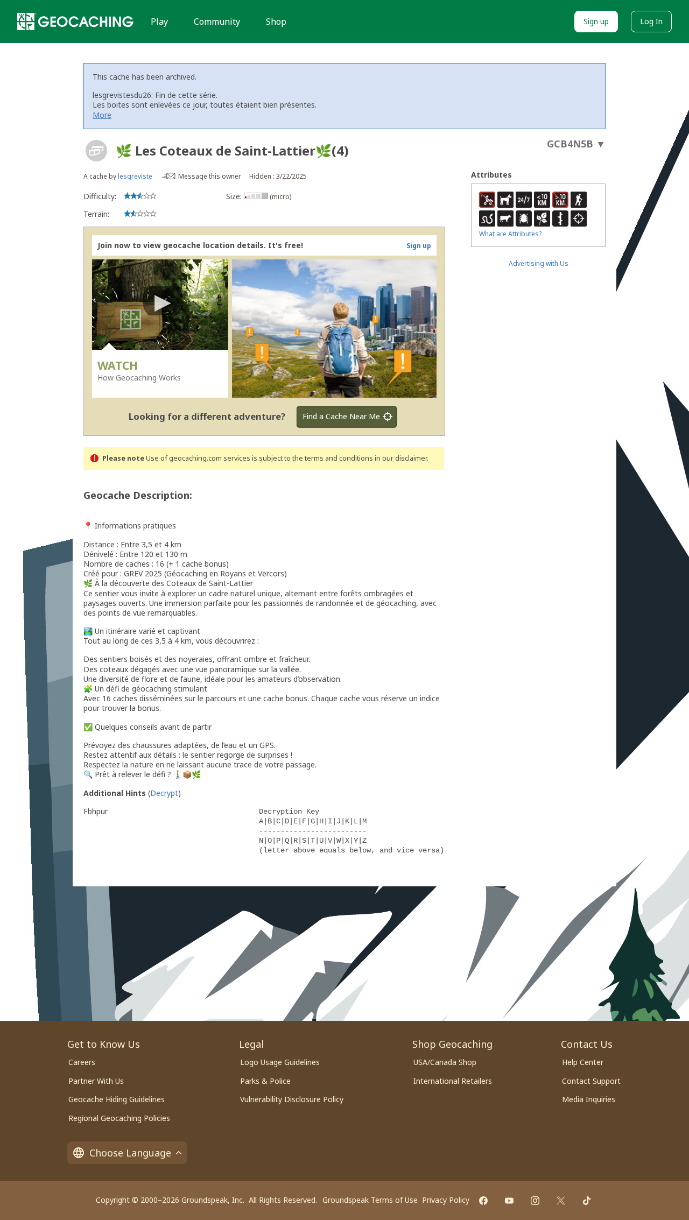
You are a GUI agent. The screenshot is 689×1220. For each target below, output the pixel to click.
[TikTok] (586, 1200)
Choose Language (130, 1152)
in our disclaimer (401, 458)
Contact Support (591, 1081)
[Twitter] (560, 1200)
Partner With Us (96, 1081)
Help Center (582, 1062)
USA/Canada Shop (444, 1062)
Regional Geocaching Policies (119, 1118)
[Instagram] (535, 1200)
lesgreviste (135, 176)
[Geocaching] (75, 21)
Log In (651, 21)
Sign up (596, 21)
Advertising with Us (538, 263)
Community (217, 21)
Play (159, 21)
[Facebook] (483, 1200)
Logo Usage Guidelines (280, 1062)
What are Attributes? (510, 233)
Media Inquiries (588, 1099)
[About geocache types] (96, 151)
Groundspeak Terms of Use (370, 1200)
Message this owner (209, 176)
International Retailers (452, 1081)
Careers (81, 1062)
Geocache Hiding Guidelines (116, 1099)
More (102, 115)
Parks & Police (265, 1081)
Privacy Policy (445, 1200)
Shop (276, 21)
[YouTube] (509, 1200)
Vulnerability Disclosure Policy (291, 1099)
